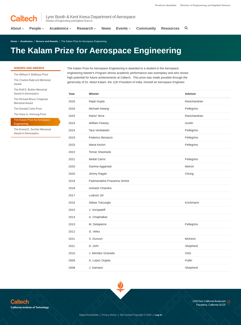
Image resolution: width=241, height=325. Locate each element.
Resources (170, 28)
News (106, 28)
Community (146, 28)
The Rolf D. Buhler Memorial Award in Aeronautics (30, 91)
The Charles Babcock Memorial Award (32, 82)
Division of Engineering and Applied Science (205, 5)
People (35, 28)
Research (85, 28)
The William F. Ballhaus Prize (31, 74)
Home (14, 41)
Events (122, 28)
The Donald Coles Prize (28, 108)
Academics (59, 28)
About (16, 28)
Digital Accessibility (89, 314)
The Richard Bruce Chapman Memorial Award (31, 101)
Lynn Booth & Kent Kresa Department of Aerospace (90, 18)
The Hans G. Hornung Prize (30, 114)
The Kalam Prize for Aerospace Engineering (32, 121)
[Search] (186, 28)
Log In (158, 314)
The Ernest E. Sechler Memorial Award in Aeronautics (32, 131)
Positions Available (165, 5)
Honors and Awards (47, 41)
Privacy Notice (109, 314)
